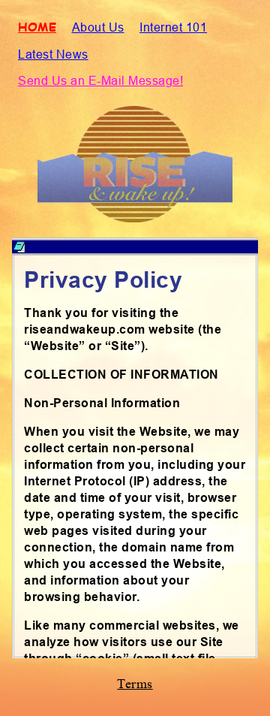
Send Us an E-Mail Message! (100, 80)
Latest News (53, 54)
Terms (135, 683)
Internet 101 (173, 27)
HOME (37, 26)
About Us (98, 27)
